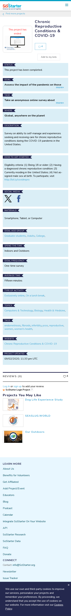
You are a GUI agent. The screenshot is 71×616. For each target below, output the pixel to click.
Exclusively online (14, 295)
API (5, 528)
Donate (7, 554)
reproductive (56, 325)
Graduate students (15, 236)
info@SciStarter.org (24, 565)
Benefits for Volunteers (16, 475)
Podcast (7, 508)
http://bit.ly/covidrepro (17, 179)
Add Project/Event (14, 488)
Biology (38, 310)
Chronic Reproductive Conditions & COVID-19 (30, 344)
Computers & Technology (18, 310)
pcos (45, 325)
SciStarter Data (11, 541)
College (40, 236)
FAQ (5, 548)
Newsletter (9, 571)
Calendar (8, 515)
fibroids (26, 325)
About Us (8, 469)
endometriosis (12, 325)
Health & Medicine (54, 310)
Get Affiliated (10, 482)
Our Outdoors (35, 432)
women (8, 329)
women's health (23, 329)
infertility (36, 325)
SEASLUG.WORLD (38, 416)
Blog (5, 501)
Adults (31, 236)
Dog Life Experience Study (44, 400)
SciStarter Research (14, 534)
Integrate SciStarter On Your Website (24, 521)
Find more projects (15, 13)
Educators (8, 495)
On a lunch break (35, 295)
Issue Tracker (10, 578)
